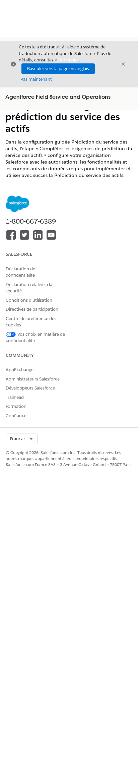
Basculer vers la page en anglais (58, 68)
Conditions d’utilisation (29, 300)
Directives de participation (32, 309)
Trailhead (15, 397)
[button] (22, 439)
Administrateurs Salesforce (33, 379)
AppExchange (19, 369)
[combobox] (22, 439)
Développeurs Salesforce (30, 388)
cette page (68, 60)
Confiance (16, 416)
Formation (16, 406)
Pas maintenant (36, 79)
